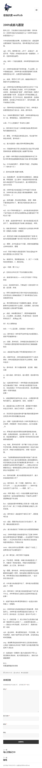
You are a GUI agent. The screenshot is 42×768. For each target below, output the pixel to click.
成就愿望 (25, 673)
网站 (4, 732)
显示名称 (6, 716)
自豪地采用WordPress (23, 765)
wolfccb (17, 673)
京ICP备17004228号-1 (9, 765)
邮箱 (5, 724)
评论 (5, 689)
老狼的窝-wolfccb (13, 15)
